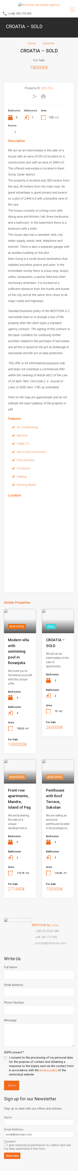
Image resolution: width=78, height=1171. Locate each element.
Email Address (13, 985)
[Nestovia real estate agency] (39, 5)
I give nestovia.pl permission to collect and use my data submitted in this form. (37, 1147)
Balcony (22, 435)
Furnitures (23, 468)
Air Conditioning (27, 427)
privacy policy (48, 1070)
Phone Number (14, 1002)
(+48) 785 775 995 (19, 13)
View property (58, 628)
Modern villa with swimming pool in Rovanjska (18, 651)
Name (8, 1117)
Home (32, 43)
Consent (9, 1141)
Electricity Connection (31, 452)
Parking (22, 476)
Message (10, 1020)
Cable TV (23, 443)
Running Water (26, 485)
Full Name (10, 967)
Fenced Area (25, 460)
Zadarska (48, 43)
